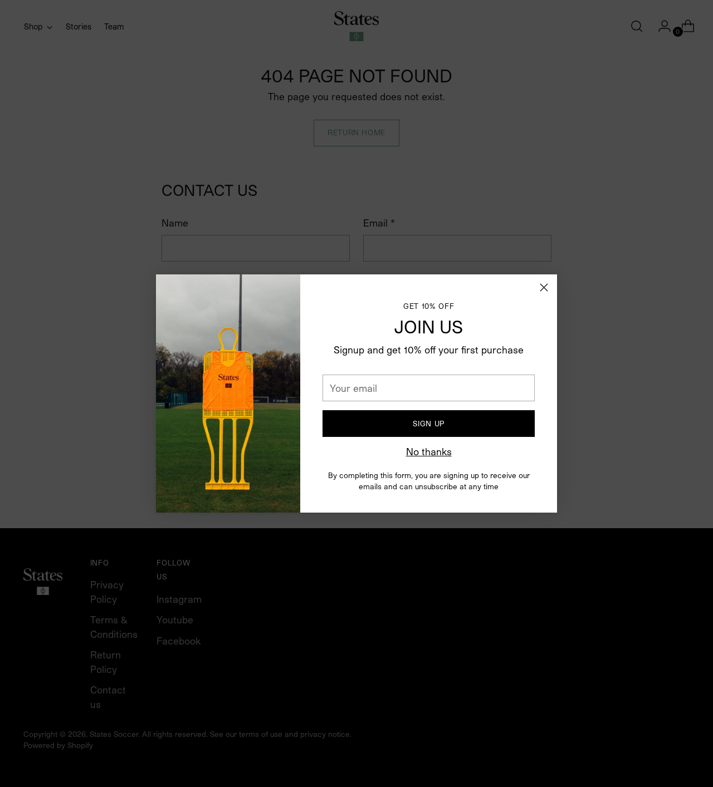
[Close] (544, 287)
